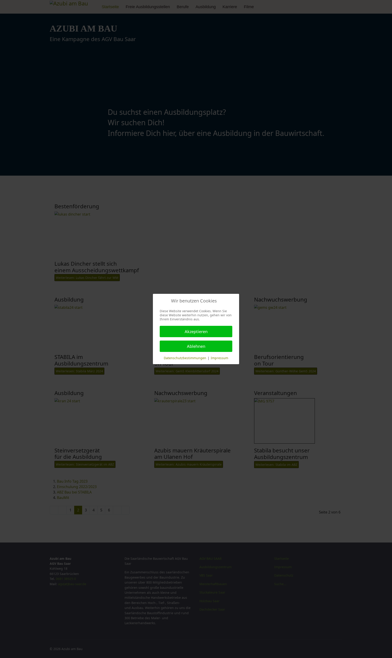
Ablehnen (196, 346)
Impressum (219, 358)
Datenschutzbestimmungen (185, 358)
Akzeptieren (196, 331)
